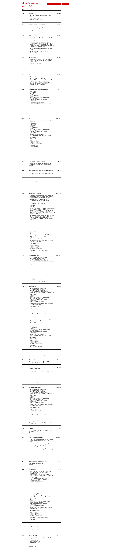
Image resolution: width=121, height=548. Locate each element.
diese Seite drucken (32, 546)
